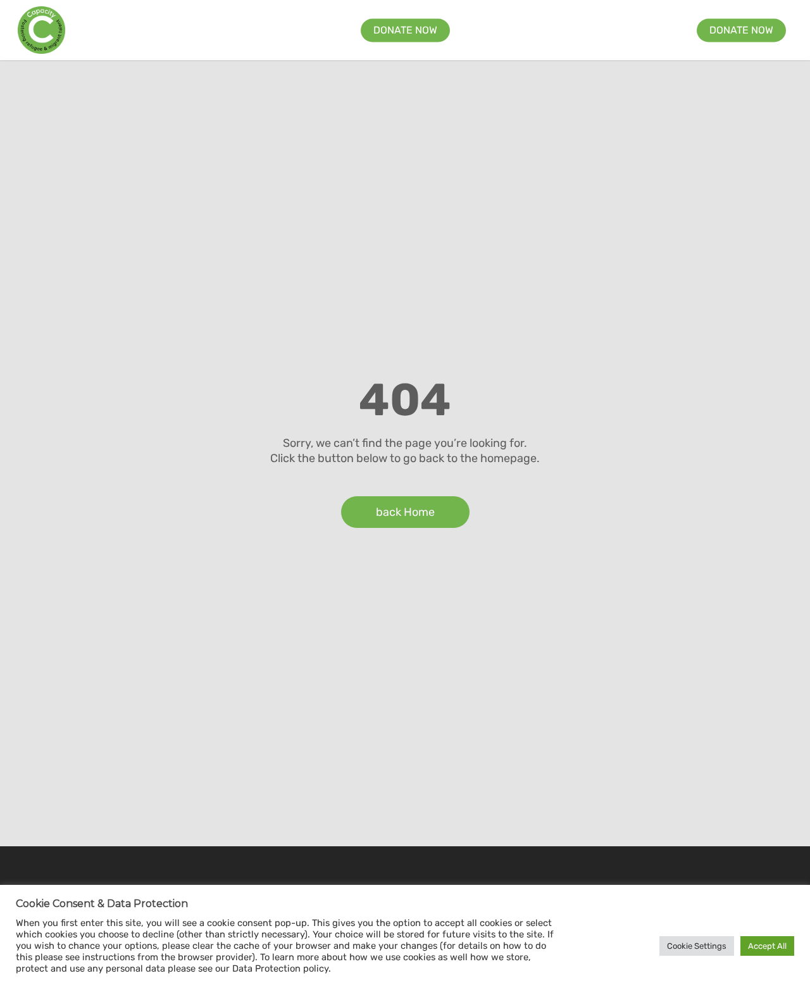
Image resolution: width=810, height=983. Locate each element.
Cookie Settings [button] (696, 946)
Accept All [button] (767, 946)
